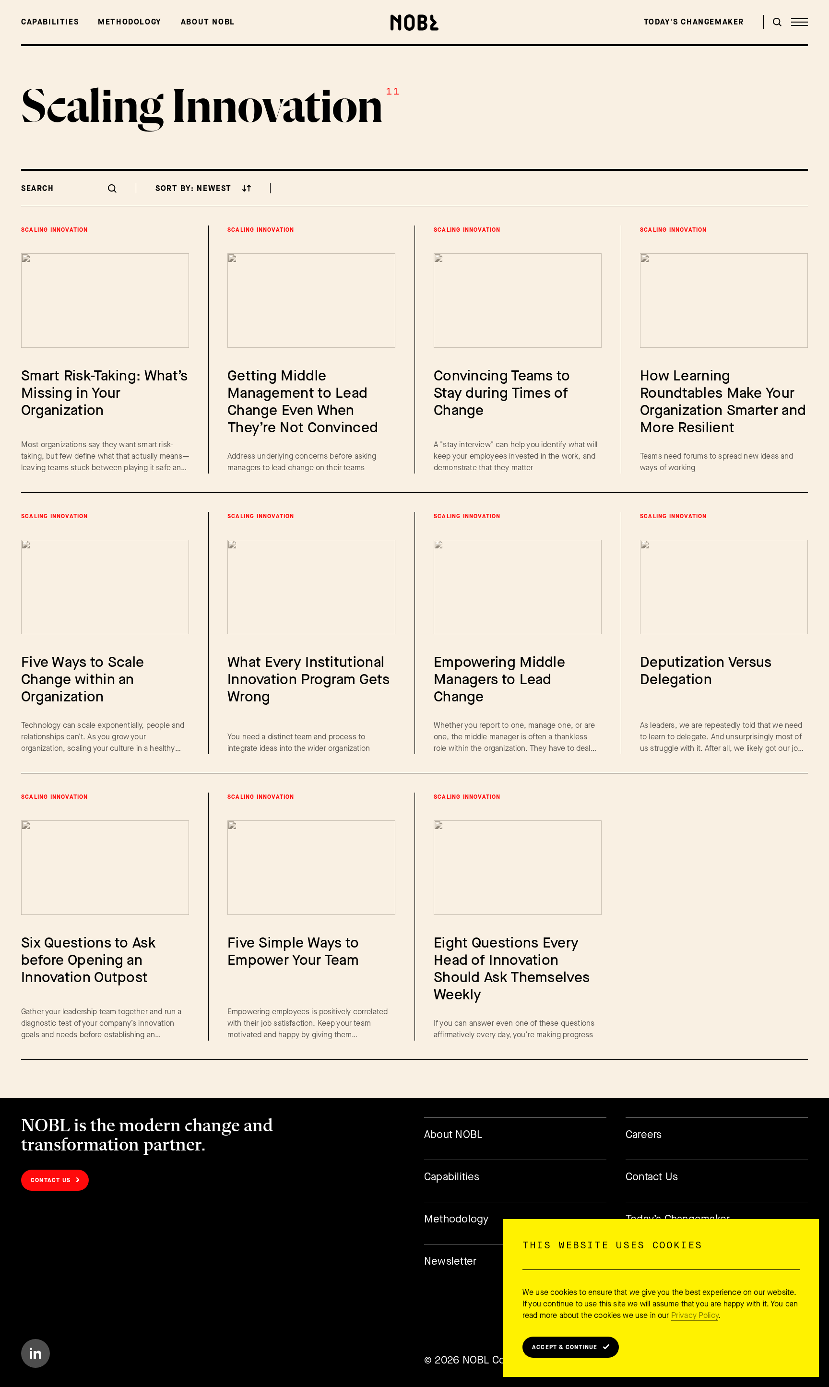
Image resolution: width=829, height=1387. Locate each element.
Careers (644, 1134)
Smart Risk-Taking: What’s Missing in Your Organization (104, 393)
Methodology (130, 22)
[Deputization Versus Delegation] (724, 587)
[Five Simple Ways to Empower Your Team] (311, 867)
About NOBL (208, 22)
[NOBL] (414, 22)
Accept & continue (564, 1347)
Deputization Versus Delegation (706, 670)
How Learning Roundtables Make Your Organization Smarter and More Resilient (723, 401)
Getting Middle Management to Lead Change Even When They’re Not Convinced (302, 401)
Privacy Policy (694, 1315)
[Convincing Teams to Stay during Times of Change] (518, 300)
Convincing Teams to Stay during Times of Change (502, 393)
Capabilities (50, 22)
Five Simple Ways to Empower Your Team (293, 951)
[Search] (777, 22)
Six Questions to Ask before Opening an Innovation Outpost (88, 960)
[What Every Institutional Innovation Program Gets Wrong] (311, 587)
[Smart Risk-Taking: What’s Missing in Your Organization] (105, 300)
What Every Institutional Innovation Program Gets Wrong (308, 679)
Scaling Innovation (54, 230)
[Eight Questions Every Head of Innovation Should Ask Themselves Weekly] (518, 867)
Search (37, 188)
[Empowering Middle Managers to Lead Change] (518, 587)
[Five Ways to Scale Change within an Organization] (105, 587)
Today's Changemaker (694, 22)
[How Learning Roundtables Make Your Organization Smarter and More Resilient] (724, 300)
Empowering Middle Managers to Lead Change (499, 679)
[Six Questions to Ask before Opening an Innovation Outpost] (105, 867)
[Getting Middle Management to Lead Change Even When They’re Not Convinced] (311, 300)
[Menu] (799, 22)
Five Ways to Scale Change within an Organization (82, 679)
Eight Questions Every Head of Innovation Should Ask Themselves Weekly (512, 968)
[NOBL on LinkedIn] (35, 1353)
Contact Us (51, 1180)
